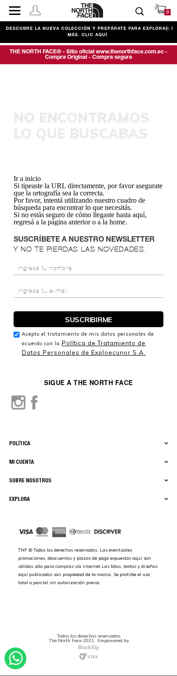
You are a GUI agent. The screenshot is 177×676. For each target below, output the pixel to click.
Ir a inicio (27, 178)
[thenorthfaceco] (87, 10)
